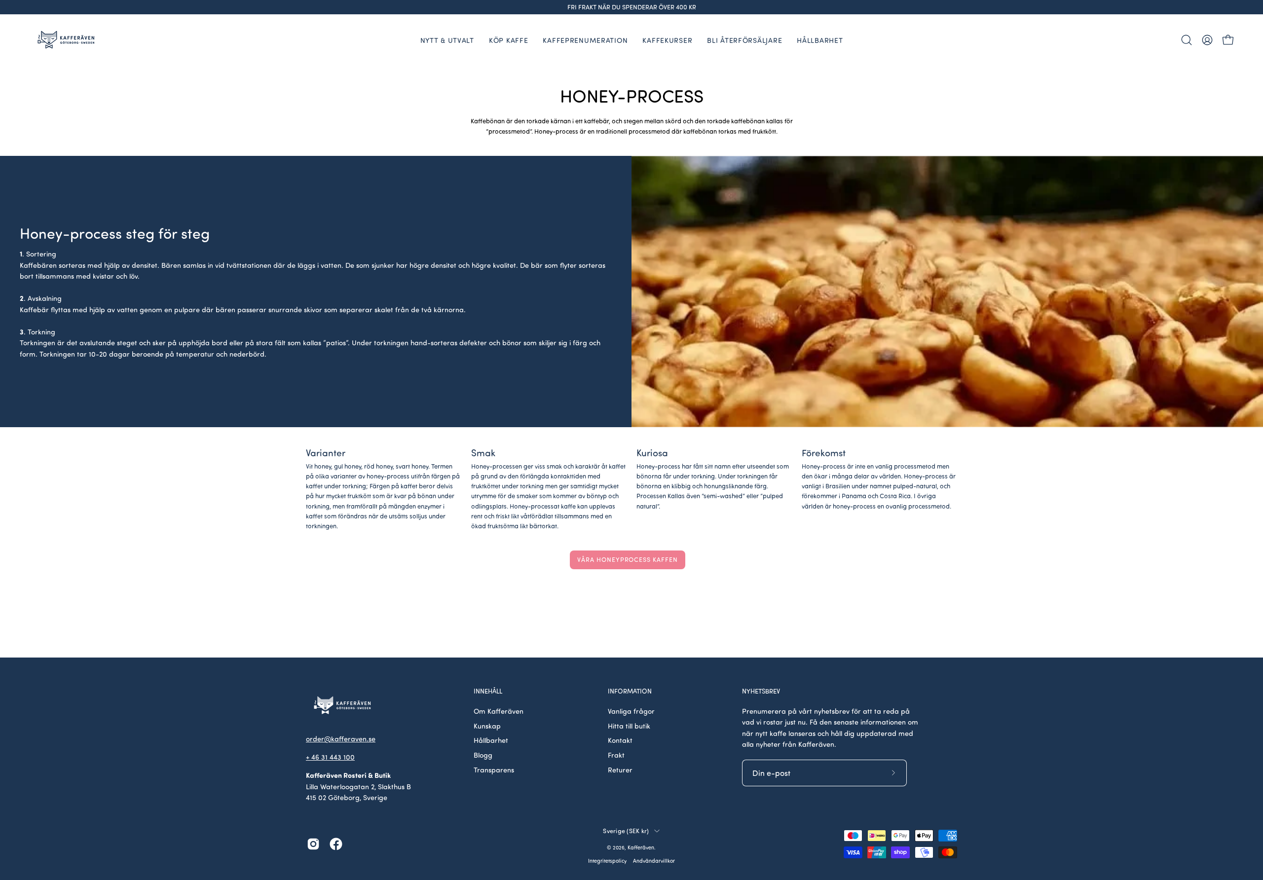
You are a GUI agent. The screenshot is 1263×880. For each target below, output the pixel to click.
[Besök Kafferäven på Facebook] (336, 844)
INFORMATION (630, 691)
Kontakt (620, 739)
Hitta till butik (629, 725)
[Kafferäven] (67, 40)
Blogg (483, 754)
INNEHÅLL (488, 691)
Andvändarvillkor (654, 860)
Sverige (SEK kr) (626, 831)
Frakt (616, 754)
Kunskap (487, 725)
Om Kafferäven (498, 710)
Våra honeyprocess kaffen (627, 559)
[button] (1186, 40)
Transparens (494, 769)
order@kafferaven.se (340, 738)
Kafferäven (641, 847)
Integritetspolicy (607, 860)
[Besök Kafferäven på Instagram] (313, 844)
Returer (620, 769)
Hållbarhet (491, 739)
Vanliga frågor (631, 710)
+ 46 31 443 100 (330, 756)
